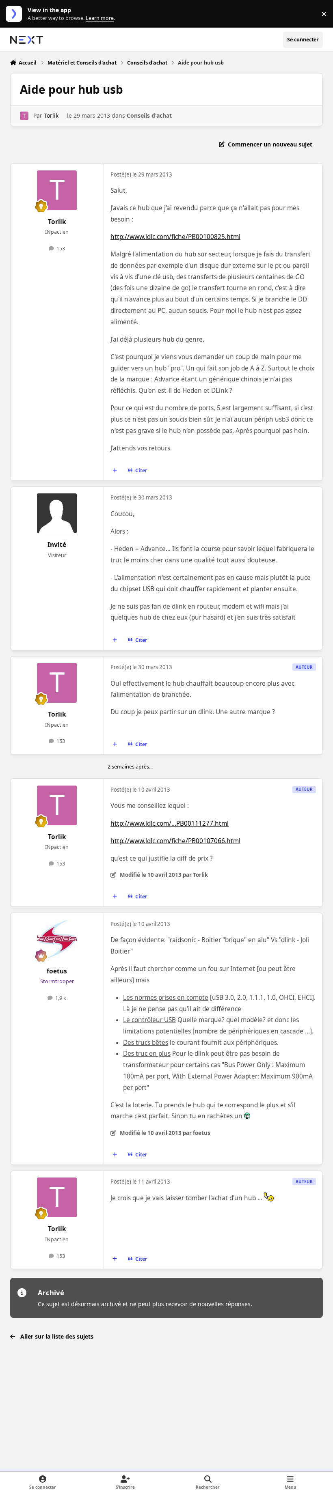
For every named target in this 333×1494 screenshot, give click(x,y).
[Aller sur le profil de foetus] (57, 940)
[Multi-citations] (114, 470)
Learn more (15, 14)
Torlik (51, 115)
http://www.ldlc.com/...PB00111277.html (169, 823)
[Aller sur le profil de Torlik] (24, 116)
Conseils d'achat (149, 115)
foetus (57, 971)
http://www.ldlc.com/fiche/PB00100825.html (175, 236)
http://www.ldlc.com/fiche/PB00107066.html (175, 841)
